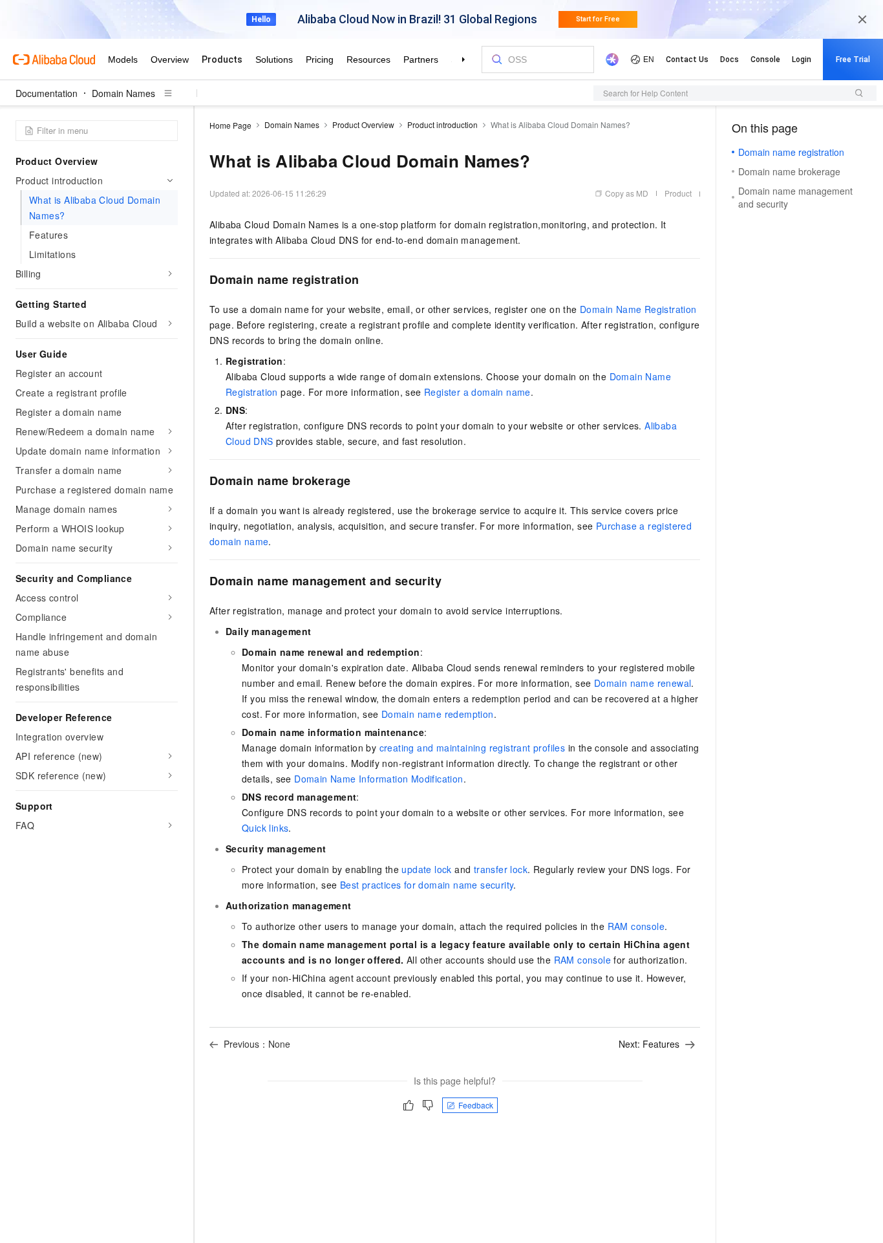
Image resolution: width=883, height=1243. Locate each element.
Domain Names (123, 93)
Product (678, 193)
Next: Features (649, 1043)
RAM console (636, 926)
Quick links (265, 827)
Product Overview (363, 124)
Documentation (47, 93)
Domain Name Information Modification (378, 778)
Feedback (475, 1104)
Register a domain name (477, 391)
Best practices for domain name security (427, 884)
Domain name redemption (437, 714)
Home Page (230, 125)
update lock (426, 869)
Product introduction (442, 124)
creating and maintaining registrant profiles (472, 747)
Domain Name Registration (638, 309)
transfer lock (500, 869)
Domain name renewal (643, 682)
